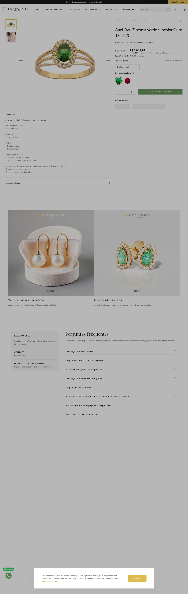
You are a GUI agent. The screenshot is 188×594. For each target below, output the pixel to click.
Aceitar (137, 578)
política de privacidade (51, 581)
